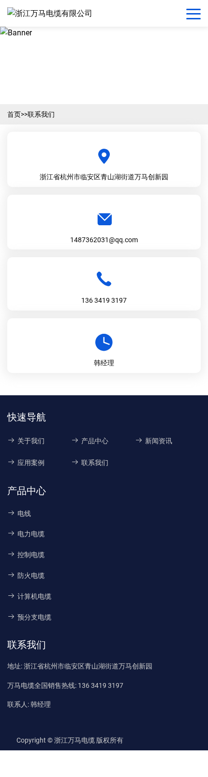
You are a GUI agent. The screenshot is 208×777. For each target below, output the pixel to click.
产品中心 (94, 441)
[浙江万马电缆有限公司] (52, 13)
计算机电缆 (34, 596)
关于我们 (31, 441)
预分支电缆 (34, 617)
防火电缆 (31, 575)
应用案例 (31, 462)
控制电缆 (31, 555)
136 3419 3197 (104, 300)
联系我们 (41, 114)
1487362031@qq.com (104, 240)
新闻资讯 (158, 441)
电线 (24, 513)
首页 (14, 114)
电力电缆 (31, 534)
